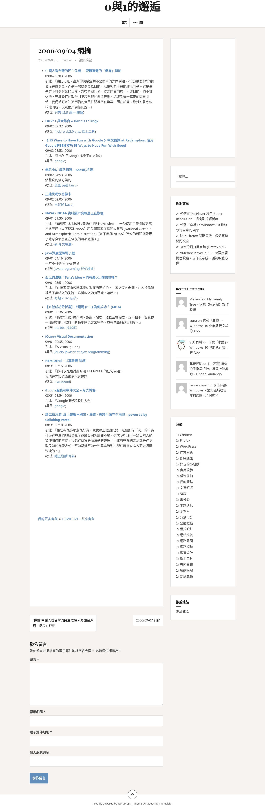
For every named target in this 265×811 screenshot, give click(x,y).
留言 (34, 659)
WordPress (188, 446)
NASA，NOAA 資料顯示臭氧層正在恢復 (74, 213)
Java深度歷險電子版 (60, 253)
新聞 (57, 244)
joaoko (67, 60)
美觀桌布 (186, 564)
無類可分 (186, 517)
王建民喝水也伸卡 (58, 194)
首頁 (124, 22)
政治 (65, 112)
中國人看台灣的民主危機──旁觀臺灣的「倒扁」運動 (83, 71)
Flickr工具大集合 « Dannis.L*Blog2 (71, 121)
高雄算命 (182, 612)
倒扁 (57, 112)
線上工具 (88, 131)
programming (98, 352)
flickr (58, 131)
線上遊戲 (60, 456)
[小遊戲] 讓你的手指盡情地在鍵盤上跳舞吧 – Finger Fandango (208, 368)
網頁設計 (186, 553)
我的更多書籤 (48, 519)
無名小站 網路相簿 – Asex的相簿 (69, 170)
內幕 (71, 456)
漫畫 (57, 185)
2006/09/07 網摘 (148, 620)
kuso (73, 185)
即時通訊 (186, 458)
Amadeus (149, 803)
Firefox (185, 440)
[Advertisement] (96, 487)
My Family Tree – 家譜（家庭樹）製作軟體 (209, 304)
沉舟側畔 (195, 342)
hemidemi (62, 381)
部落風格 (186, 576)
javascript (72, 352)
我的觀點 (186, 482)
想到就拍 (186, 476)
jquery (59, 352)
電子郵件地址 (41, 732)
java (57, 268)
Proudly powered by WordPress (112, 803)
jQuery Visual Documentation (69, 336)
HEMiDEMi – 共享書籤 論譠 (65, 361)
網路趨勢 (186, 547)
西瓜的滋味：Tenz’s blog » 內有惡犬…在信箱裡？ (81, 277)
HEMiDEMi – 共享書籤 (78, 519)
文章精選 (186, 488)
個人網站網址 (39, 752)
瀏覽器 (185, 511)
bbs (62, 327)
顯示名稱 (37, 712)
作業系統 (186, 452)
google (59, 161)
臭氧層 (67, 244)
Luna (193, 320)
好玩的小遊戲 (189, 464)
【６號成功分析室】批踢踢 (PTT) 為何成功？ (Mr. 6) (83, 307)
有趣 (65, 185)
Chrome (186, 434)
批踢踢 (71, 327)
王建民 (59, 204)
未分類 (185, 499)
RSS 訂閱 (138, 22)
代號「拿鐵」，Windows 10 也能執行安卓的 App (208, 325)
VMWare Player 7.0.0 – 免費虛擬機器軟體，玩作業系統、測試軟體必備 (202, 258)
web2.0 (68, 131)
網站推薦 (186, 535)
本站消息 (186, 505)
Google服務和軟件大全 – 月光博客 (70, 390)
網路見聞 (186, 541)
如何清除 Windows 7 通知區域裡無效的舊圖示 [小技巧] (208, 390)
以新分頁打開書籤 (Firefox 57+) (203, 247)
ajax (78, 131)
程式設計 (87, 268)
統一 (72, 112)
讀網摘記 (85, 60)
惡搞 (73, 298)
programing (70, 268)
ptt (56, 327)
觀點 (80, 112)
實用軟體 (186, 470)
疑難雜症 (186, 523)
